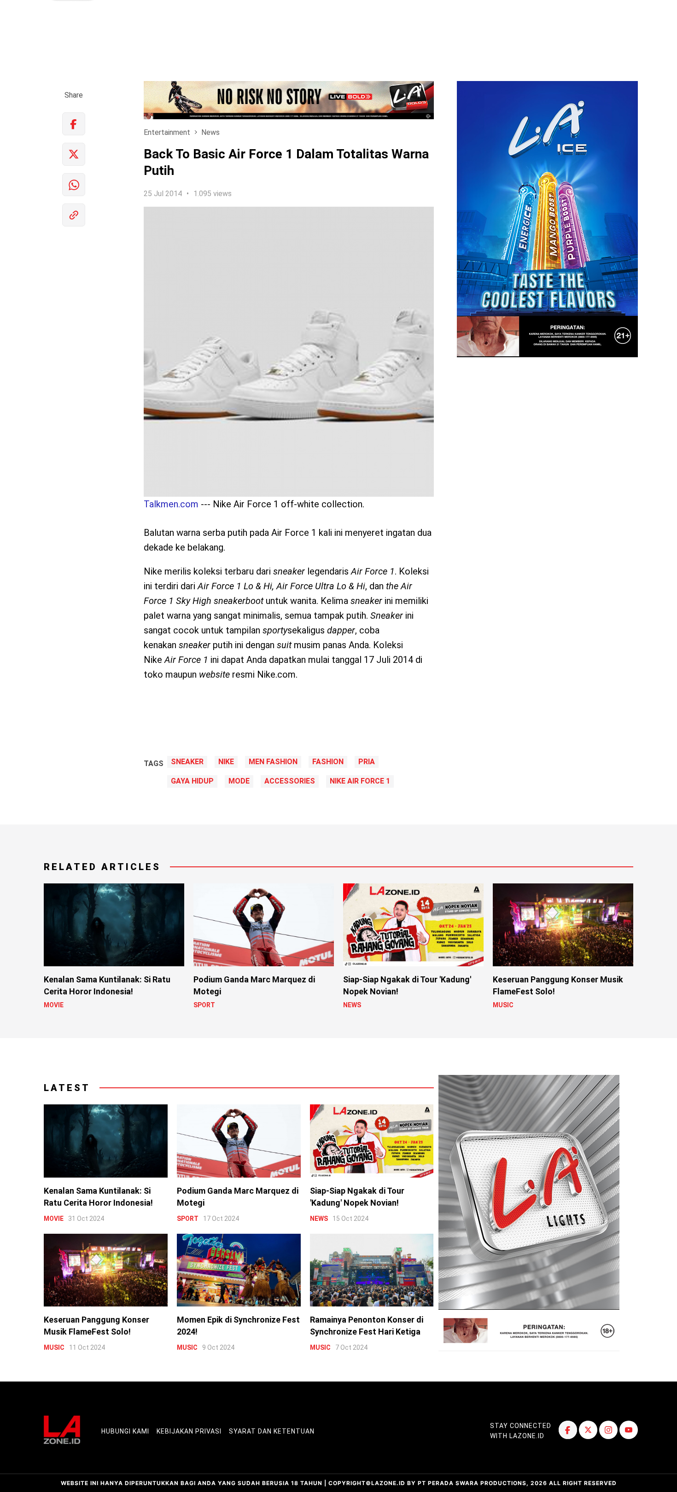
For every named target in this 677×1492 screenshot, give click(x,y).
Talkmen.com (171, 504)
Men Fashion (273, 762)
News (210, 132)
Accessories (289, 781)
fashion (328, 762)
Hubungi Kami (125, 1431)
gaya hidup (192, 781)
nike (226, 762)
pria (366, 762)
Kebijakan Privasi (189, 1431)
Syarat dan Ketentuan (272, 1431)
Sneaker (187, 762)
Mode (239, 781)
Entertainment (167, 132)
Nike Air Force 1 (360, 781)
